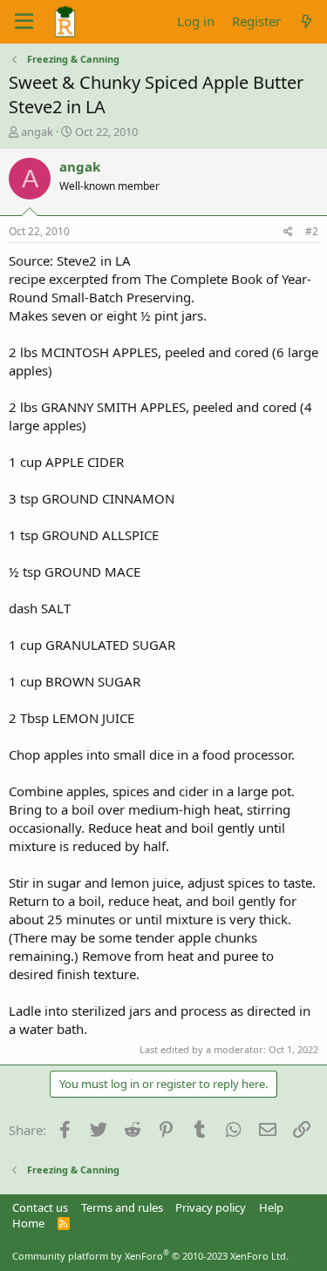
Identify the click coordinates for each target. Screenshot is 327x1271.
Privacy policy (210, 1207)
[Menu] (23, 22)
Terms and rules (122, 1207)
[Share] (288, 232)
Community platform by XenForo (150, 1255)
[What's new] (307, 21)
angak (37, 131)
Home (28, 1223)
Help (271, 1207)
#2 (311, 231)
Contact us (40, 1207)
